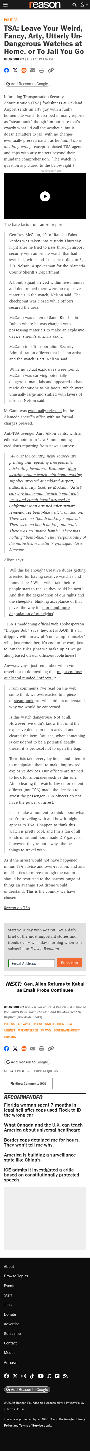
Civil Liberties (54, 1023)
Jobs (8, 1304)
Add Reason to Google (29, 83)
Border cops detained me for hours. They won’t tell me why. (42, 1142)
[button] (84, 4)
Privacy (46, 1030)
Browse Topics (16, 1275)
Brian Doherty (14, 59)
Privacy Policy (75, 1403)
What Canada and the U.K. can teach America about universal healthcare (43, 1127)
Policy (38, 1023)
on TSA (17, 907)
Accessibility (54, 1403)
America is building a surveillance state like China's (40, 1157)
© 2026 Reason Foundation (23, 1403)
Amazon (11, 1362)
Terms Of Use (15, 1409)
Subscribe (69, 962)
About (9, 1266)
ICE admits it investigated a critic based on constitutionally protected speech (41, 1174)
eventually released (45, 410)
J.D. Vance (24, 1023)
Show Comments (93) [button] (30, 1083)
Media (9, 1352)
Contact (10, 1342)
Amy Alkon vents (51, 433)
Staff (8, 1295)
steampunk (24, 700)
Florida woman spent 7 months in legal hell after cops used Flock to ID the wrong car (42, 1110)
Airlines (9, 1030)
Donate (10, 1314)
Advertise (12, 1323)
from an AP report (46, 224)
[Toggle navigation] (5, 4)
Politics (11, 19)
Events (9, 1285)
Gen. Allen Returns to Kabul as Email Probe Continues (45, 987)
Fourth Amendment (67, 1030)
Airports (10, 1036)
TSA (69, 1023)
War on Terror (28, 1030)
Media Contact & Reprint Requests (31, 1071)
